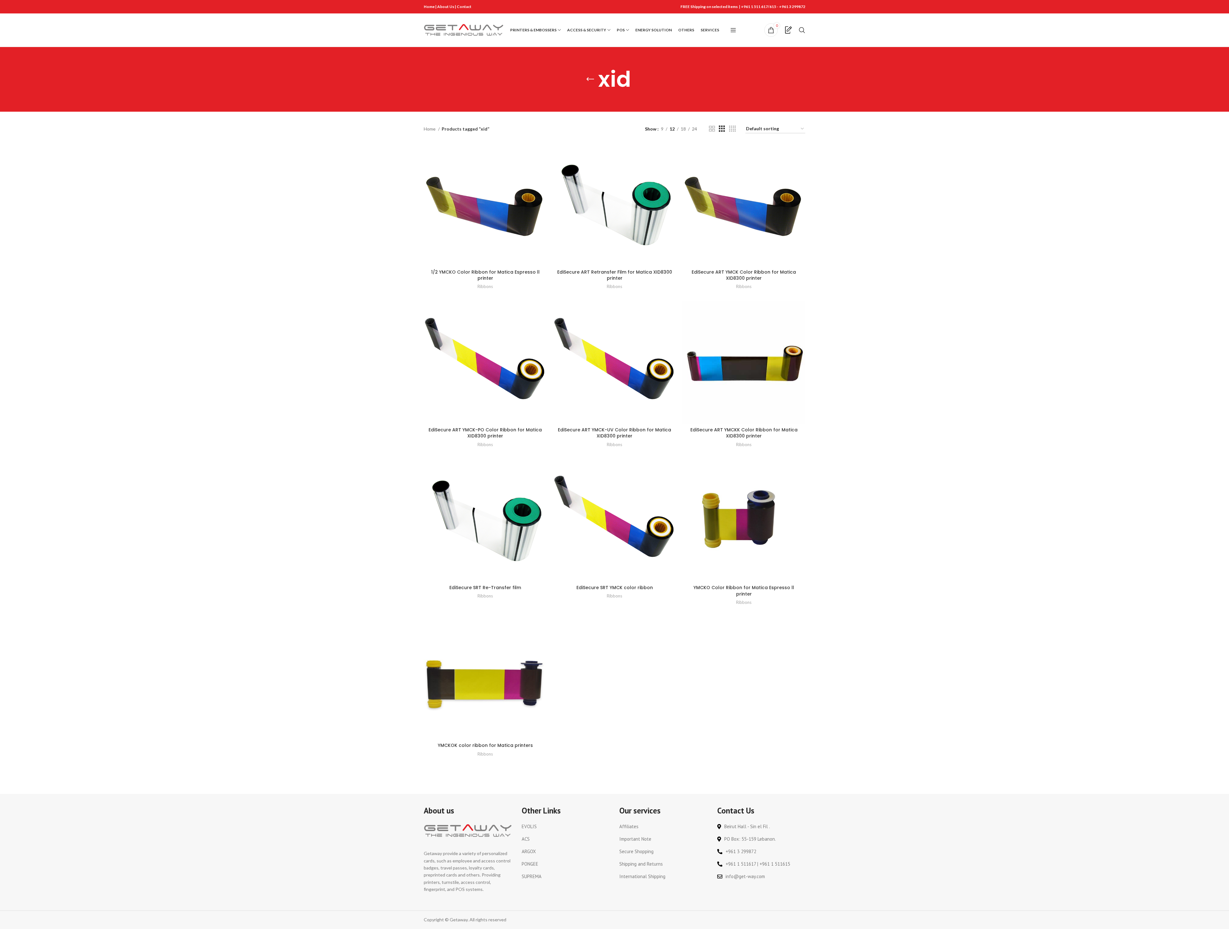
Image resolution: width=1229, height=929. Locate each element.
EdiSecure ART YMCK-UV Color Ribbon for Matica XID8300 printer (614, 433)
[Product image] (485, 204)
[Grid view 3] (722, 129)
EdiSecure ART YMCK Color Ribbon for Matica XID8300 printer (744, 275)
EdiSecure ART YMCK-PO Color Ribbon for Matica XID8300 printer (485, 433)
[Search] (802, 30)
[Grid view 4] (732, 129)
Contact (464, 6)
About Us (446, 6)
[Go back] (590, 79)
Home (429, 6)
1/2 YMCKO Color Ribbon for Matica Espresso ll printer (485, 275)
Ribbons (485, 286)
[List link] (566, 826)
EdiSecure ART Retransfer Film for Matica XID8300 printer (614, 275)
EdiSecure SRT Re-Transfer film (485, 587)
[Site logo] (464, 29)
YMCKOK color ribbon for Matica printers (485, 745)
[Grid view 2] (712, 129)
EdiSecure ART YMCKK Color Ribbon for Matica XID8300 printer (744, 433)
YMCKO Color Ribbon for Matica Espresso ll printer (744, 590)
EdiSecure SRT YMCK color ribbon (614, 587)
